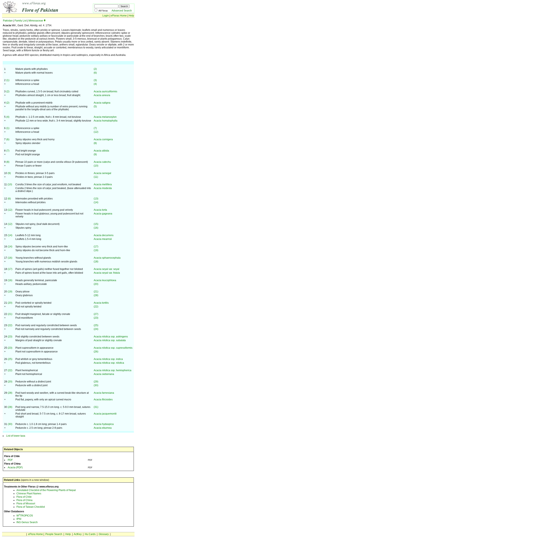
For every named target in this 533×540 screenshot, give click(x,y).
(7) (95, 128)
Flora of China (24, 500)
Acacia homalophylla (105, 120)
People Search (53, 534)
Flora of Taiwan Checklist (30, 506)
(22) (96, 306)
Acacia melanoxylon (105, 116)
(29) (96, 381)
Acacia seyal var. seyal (106, 269)
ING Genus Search (27, 522)
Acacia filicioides (103, 399)
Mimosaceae (36, 20)
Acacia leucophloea (105, 280)
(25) (96, 325)
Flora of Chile (24, 496)
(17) (96, 246)
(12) (96, 131)
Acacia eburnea (103, 427)
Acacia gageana (103, 213)
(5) (95, 106)
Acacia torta (100, 209)
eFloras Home (119, 15)
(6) (95, 72)
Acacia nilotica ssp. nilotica (109, 362)
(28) (96, 295)
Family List (21, 20)
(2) (95, 69)
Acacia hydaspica (104, 424)
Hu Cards (90, 534)
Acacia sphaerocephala (107, 257)
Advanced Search (122, 10)
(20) (96, 284)
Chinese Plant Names (28, 493)
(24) (96, 329)
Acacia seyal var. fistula (107, 272)
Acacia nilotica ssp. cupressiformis (113, 347)
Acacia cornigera (103, 139)
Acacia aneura (102, 95)
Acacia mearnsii (103, 239)
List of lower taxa (15, 435)
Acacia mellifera (103, 184)
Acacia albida (101, 150)
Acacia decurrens (103, 235)
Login (105, 15)
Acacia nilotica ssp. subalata (110, 340)
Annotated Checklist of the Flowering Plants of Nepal (46, 490)
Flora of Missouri (25, 503)
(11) (96, 176)
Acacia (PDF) (15, 467)
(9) (95, 154)
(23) (96, 317)
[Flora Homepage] (41, 12)
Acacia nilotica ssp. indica (108, 359)
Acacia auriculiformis (105, 91)
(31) (96, 407)
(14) (96, 202)
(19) (96, 250)
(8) (95, 143)
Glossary (104, 534)
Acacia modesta (103, 188)
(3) (95, 80)
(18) (96, 261)
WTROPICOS (24, 515)
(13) (96, 198)
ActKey (78, 534)
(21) (96, 291)
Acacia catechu (102, 161)
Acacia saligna (102, 102)
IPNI (18, 518)
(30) (96, 385)
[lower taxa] (45, 20)
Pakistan (8, 20)
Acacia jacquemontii (105, 413)
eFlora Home (35, 534)
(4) (95, 84)
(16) (96, 227)
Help (131, 15)
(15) (96, 224)
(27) (96, 314)
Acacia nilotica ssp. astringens (111, 336)
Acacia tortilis (101, 302)
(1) (7, 80)
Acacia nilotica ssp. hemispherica (112, 370)
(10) (96, 165)
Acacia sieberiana (104, 374)
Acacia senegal (102, 173)
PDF (10, 460)
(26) (96, 351)
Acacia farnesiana (104, 392)
